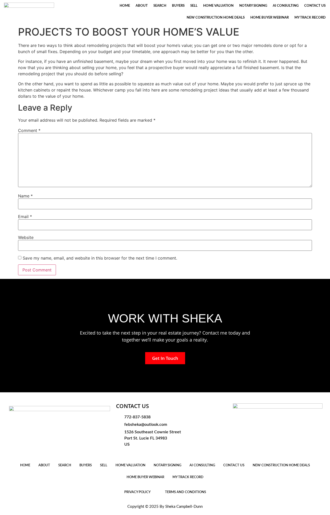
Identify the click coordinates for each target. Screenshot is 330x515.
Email (25, 216)
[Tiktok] (144, 453)
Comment (29, 130)
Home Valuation (218, 5)
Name (25, 196)
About (142, 5)
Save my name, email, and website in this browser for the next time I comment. (100, 258)
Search (159, 5)
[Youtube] (136, 453)
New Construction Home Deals (216, 17)
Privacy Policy (137, 492)
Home (125, 5)
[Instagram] (127, 453)
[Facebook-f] (119, 453)
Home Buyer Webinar (269, 17)
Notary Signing (253, 5)
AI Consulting (286, 5)
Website (26, 237)
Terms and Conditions (185, 492)
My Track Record (310, 17)
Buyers (178, 5)
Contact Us (315, 5)
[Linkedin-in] (152, 453)
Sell (193, 5)
